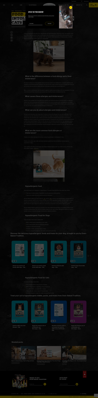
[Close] (70, 7)
